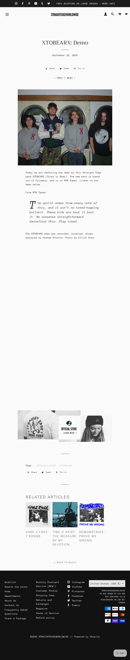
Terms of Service (47, 613)
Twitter (76, 600)
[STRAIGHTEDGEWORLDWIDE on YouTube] (36, 3)
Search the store (16, 586)
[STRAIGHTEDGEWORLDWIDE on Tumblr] (43, 3)
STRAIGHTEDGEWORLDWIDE (54, 636)
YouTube (76, 586)
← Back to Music (65, 562)
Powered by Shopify (87, 636)
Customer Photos (47, 590)
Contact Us (12, 605)
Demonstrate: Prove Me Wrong (92, 536)
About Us (10, 600)
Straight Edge (46, 465)
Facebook (77, 596)
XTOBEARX (66, 465)
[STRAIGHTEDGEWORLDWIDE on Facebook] (23, 3)
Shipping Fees (45, 595)
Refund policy (45, 617)
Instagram (78, 582)
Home (7, 591)
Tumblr (75, 605)
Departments (12, 596)
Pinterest (78, 591)
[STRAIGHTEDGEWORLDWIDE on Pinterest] (30, 3)
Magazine (42, 608)
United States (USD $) (106, 583)
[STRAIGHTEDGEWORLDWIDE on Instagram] (17, 3)
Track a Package (15, 618)
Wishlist (10, 582)
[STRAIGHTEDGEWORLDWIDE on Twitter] (48, 3)
